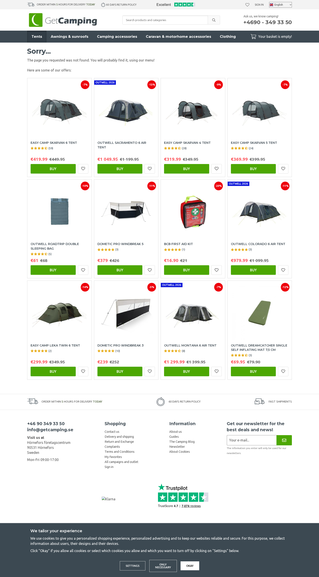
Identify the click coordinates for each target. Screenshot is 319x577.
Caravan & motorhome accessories (178, 37)
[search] (214, 20)
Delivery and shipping (119, 436)
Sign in (259, 4)
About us (175, 431)
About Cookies (179, 451)
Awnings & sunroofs (69, 37)
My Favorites (113, 457)
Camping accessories (117, 37)
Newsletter (177, 446)
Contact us (112, 431)
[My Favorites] (247, 5)
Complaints (112, 446)
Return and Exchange (119, 441)
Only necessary (163, 566)
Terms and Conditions (120, 451)
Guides (174, 436)
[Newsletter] (284, 440)
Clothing (228, 37)
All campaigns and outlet (121, 462)
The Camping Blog (182, 441)
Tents (36, 37)
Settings (133, 565)
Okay (190, 565)
